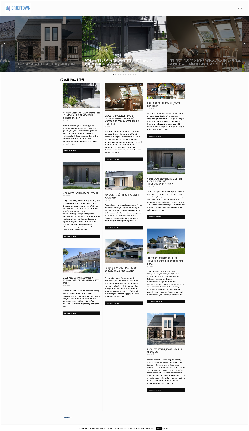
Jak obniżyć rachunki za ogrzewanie (80, 193)
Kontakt (239, 8)
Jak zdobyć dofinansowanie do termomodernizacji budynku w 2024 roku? (165, 260)
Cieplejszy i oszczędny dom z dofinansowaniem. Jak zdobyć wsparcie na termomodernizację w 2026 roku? (205, 62)
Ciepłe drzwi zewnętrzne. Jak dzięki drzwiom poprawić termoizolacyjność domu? (164, 181)
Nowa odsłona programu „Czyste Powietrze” (163, 104)
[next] (244, 44)
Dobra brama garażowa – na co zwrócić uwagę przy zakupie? (121, 269)
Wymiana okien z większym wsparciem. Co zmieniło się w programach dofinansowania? (119, 62)
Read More (166, 428)
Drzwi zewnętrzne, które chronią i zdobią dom (46, 64)
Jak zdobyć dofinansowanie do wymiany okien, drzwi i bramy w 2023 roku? (81, 280)
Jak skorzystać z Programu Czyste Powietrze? (122, 196)
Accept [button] (159, 428)
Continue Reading (70, 150)
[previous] (5, 44)
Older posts (65, 417)
